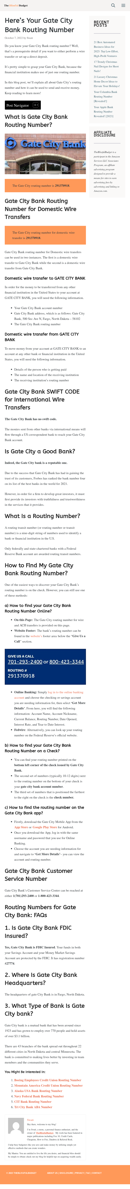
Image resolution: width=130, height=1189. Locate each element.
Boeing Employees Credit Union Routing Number (47, 1080)
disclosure (66, 1173)
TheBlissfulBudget (44, 1132)
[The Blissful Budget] (16, 6)
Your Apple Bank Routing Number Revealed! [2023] (103, 111)
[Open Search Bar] (113, 6)
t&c (88, 1173)
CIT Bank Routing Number (33, 1101)
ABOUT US (52, 1173)
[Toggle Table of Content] (34, 105)
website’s (36, 636)
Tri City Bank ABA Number (33, 1107)
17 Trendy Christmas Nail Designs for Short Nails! (106, 66)
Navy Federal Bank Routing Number (39, 1096)
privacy (79, 1173)
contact (97, 1173)
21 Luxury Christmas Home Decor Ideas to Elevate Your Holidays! (107, 81)
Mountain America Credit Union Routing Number (48, 1085)
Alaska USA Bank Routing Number (38, 1091)
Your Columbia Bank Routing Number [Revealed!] (105, 96)
